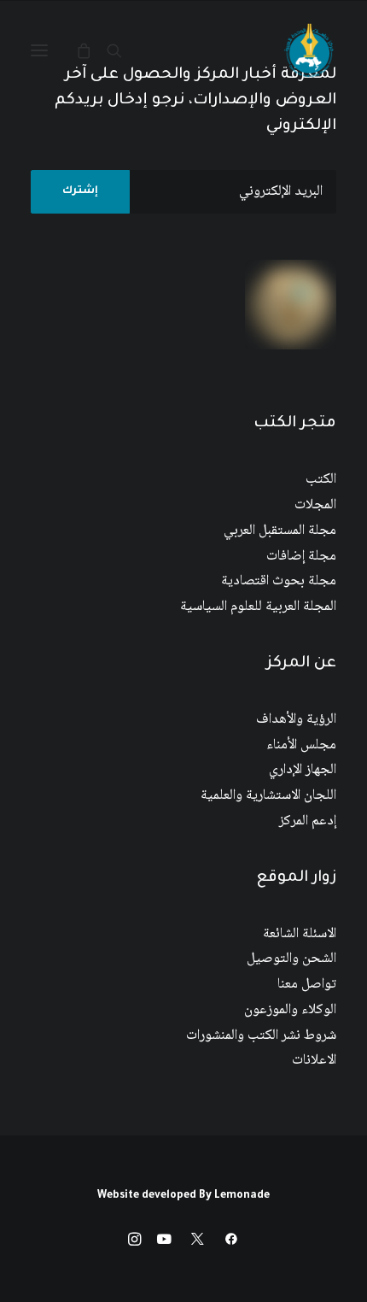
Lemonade (242, 1196)
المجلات (315, 505)
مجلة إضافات (301, 556)
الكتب (321, 479)
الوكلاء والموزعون (290, 1010)
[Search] (122, 50)
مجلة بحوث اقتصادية (278, 581)
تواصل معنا (306, 984)
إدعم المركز (307, 821)
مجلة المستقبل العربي (280, 531)
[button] (39, 50)
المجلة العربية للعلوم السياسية (258, 607)
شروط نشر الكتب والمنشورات (261, 1035)
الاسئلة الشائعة (299, 934)
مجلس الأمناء (301, 745)
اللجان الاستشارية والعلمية (268, 795)
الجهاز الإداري (302, 770)
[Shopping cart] (91, 50)
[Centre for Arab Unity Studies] (309, 50)
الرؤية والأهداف (296, 719)
